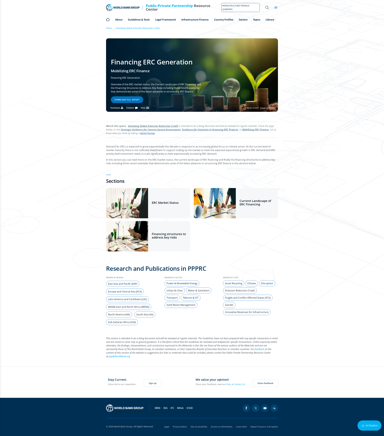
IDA (165, 408)
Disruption (267, 283)
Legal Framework (165, 19)
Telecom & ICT (191, 297)
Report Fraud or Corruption (264, 426)
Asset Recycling (233, 283)
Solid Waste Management (180, 305)
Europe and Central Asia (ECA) (125, 291)
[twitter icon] (255, 408)
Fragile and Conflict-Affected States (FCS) (248, 297)
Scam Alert (241, 426)
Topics (256, 19)
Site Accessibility (198, 426)
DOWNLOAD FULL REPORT (127, 99)
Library (270, 19)
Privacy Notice (180, 426)
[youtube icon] (265, 408)
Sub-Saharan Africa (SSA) (122, 322)
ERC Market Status (165, 202)
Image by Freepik (268, 108)
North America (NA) (119, 314)
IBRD (157, 408)
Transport (172, 297)
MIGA (180, 408)
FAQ (228, 384)
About (119, 19)
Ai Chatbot (371, 425)
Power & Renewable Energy (181, 283)
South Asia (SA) (144, 314)
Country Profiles (223, 19)
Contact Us (239, 384)
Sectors (243, 19)
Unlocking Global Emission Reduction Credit (138, 28)
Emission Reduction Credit (240, 290)
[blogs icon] (274, 408)
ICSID (190, 408)
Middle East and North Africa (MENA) (128, 306)
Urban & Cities (174, 290)
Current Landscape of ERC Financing (255, 202)
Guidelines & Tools (139, 19)
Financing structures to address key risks (169, 235)
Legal (166, 426)
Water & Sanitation (198, 290)
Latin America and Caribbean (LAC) (127, 299)
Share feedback (265, 383)
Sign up (152, 383)
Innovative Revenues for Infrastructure (247, 312)
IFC (172, 408)
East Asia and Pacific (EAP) (122, 283)
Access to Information (221, 426)
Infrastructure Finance (194, 19)
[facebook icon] (246, 408)
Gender (229, 305)
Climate (251, 283)
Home (108, 19)
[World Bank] (125, 408)
